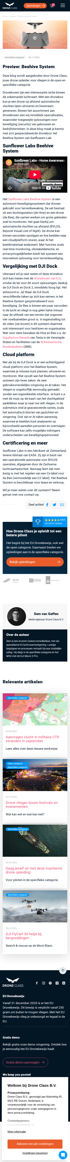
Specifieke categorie (14, 57)
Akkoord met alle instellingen (35, 1143)
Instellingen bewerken (35, 1153)
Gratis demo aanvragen (22, 1062)
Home (5, 16)
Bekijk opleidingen (22, 562)
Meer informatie (17, 1131)
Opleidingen (33, 5)
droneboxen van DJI (47, 278)
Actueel (13, 16)
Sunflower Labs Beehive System (30, 199)
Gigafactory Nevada (16, 337)
